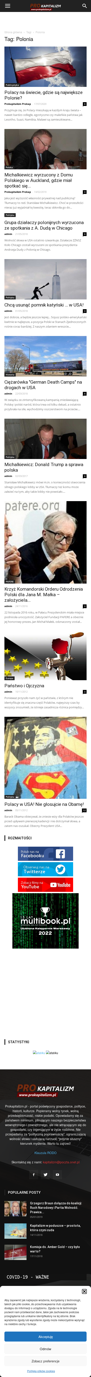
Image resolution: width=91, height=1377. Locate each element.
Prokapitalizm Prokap (17, 103)
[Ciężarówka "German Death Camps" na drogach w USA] (45, 356)
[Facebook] (33, 1174)
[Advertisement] (45, 19)
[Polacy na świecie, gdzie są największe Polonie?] (45, 67)
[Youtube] (57, 1174)
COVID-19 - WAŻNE (28, 1277)
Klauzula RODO (45, 1152)
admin (8, 234)
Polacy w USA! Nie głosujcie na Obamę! (44, 804)
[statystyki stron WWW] (39, 1053)
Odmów (45, 1348)
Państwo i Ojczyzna (24, 685)
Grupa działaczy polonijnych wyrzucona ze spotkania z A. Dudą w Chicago (44, 225)
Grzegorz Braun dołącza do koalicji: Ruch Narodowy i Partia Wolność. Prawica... (56, 1207)
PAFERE (10, 581)
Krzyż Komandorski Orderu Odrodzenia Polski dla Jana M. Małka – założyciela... (43, 594)
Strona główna (13, 32)
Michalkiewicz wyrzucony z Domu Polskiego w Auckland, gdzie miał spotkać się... (38, 180)
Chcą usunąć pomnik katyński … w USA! (43, 305)
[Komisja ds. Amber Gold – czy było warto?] (15, 1252)
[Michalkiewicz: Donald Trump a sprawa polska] (45, 439)
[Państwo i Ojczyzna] (45, 655)
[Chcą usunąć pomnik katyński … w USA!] (45, 279)
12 (84, 810)
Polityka (10, 215)
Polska (9, 167)
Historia (10, 374)
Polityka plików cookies (41, 1371)
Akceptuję (45, 1336)
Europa (9, 678)
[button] (84, 1291)
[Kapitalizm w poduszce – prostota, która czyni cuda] (15, 1231)
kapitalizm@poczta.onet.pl (61, 1162)
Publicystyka (12, 84)
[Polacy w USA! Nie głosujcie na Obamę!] (45, 758)
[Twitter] (45, 1174)
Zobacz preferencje (45, 1361)
